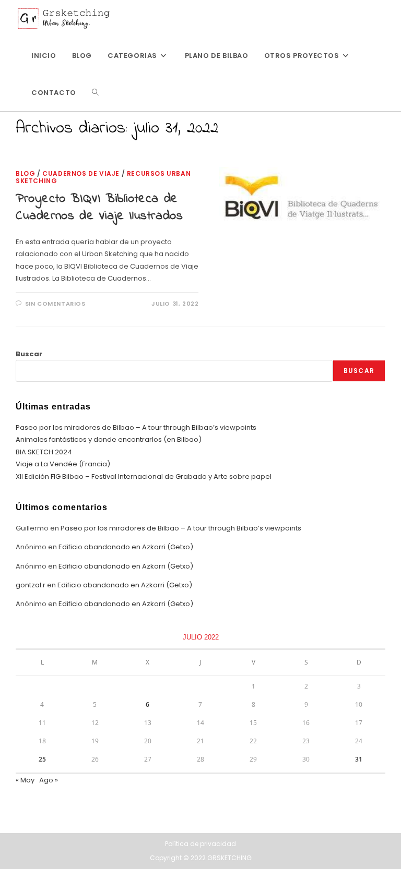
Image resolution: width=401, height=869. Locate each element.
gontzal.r (30, 585)
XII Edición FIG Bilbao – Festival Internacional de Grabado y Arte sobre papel (144, 476)
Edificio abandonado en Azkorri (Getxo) (125, 547)
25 (42, 759)
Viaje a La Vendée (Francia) (63, 464)
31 (358, 759)
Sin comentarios (55, 303)
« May (25, 780)
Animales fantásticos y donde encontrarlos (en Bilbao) (109, 439)
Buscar (29, 354)
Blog (25, 173)
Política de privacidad (200, 843)
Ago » (48, 780)
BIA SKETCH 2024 (44, 452)
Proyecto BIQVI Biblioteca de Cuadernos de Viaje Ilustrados (99, 208)
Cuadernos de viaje (81, 173)
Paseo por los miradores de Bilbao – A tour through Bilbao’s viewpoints (136, 427)
